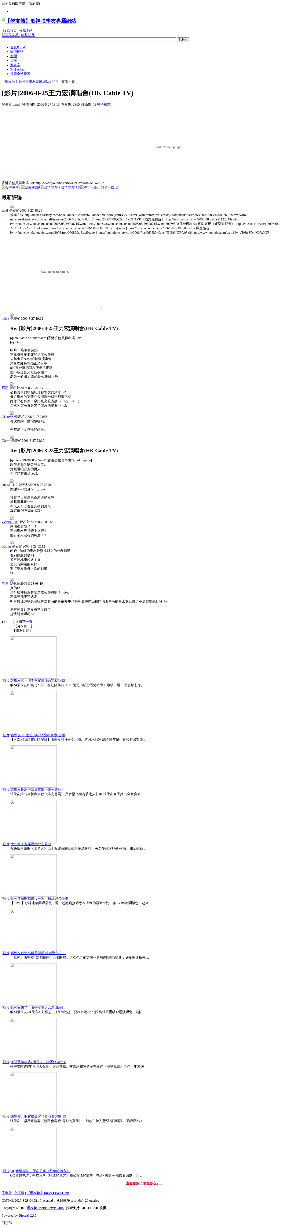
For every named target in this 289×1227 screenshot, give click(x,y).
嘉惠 (5, 388)
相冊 (18, 69)
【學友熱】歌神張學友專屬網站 (25, 81)
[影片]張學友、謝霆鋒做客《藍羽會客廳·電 (34, 1116)
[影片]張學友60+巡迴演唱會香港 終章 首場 (33, 735)
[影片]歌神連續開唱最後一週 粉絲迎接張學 (35, 898)
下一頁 (27, 622)
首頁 (17, 47)
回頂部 (7, 1223)
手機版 (7, 1193)
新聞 (13, 56)
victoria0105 (10, 522)
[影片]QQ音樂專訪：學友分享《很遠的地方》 (36, 1171)
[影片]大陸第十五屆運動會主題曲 (26, 844)
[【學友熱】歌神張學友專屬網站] (39, 21)
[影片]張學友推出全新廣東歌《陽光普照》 (33, 789)
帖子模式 (104, 104)
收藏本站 (26, 30)
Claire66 (7, 417)
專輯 (13, 60)
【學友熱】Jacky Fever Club (48, 1193)
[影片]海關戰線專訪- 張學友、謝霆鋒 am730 (34, 1062)
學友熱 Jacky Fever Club (45, 1208)
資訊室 (15, 65)
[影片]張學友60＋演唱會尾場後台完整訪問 (33, 680)
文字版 (19, 1193)
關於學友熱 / (11, 35)
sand (17, 104)
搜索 (20, 74)
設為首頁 (10, 30)
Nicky (6, 440)
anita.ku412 (9, 484)
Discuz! (24, 1215)
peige (5, 318)
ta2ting (6, 546)
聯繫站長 (28, 35)
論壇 (16, 51)
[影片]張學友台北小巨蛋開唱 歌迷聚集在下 (34, 953)
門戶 (55, 81)
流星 (5, 583)
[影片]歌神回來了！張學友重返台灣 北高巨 (34, 1007)
